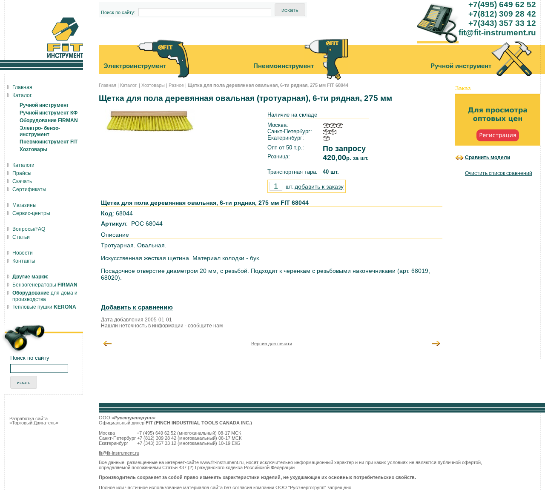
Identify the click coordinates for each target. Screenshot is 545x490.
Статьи (21, 237)
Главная (107, 85)
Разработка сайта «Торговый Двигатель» (33, 420)
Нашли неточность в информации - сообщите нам (162, 326)
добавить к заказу (319, 186)
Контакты (23, 261)
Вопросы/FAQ (28, 229)
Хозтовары (153, 85)
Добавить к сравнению (137, 307)
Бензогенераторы (44, 285)
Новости (22, 253)
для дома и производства (44, 296)
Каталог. (129, 85)
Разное (176, 85)
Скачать (22, 181)
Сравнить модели (487, 157)
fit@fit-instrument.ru (119, 453)
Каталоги (23, 165)
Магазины (24, 205)
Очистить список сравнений (498, 173)
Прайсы (22, 173)
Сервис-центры (31, 213)
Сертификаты (29, 189)
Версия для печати (271, 343)
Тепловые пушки (44, 307)
